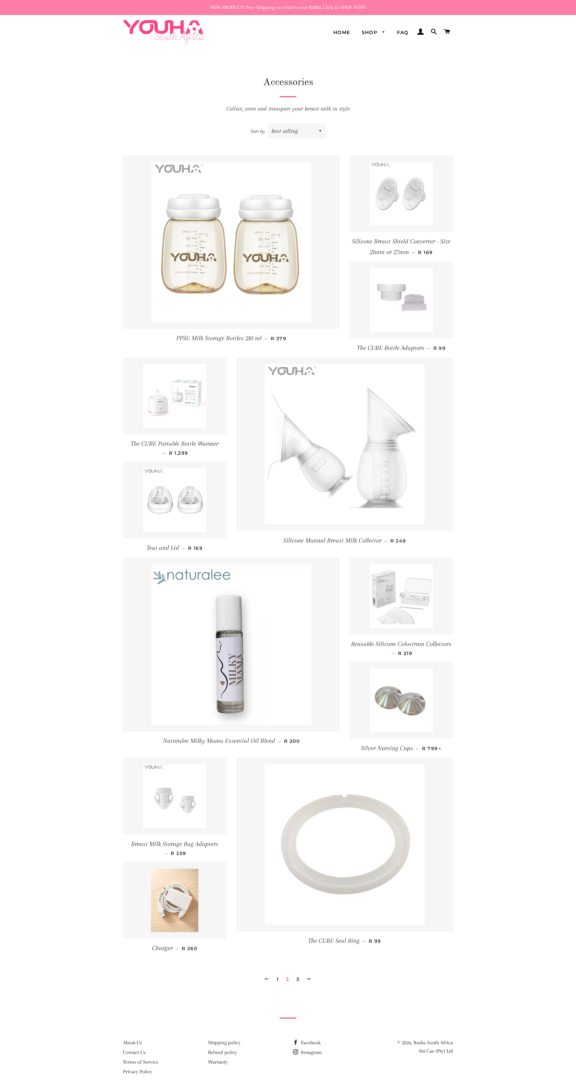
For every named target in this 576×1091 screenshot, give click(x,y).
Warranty (218, 1062)
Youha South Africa (433, 1043)
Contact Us (134, 1052)
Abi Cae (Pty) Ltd (435, 1051)
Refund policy (222, 1052)
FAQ (403, 32)
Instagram (311, 1052)
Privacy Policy (137, 1072)
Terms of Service (140, 1062)
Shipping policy (224, 1043)
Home (341, 32)
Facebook (310, 1043)
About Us (132, 1043)
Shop (370, 32)
